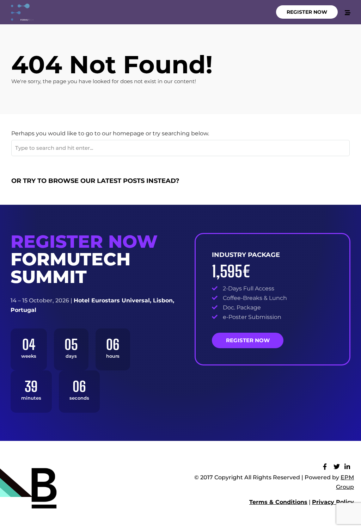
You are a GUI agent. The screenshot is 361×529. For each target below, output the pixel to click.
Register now (248, 340)
